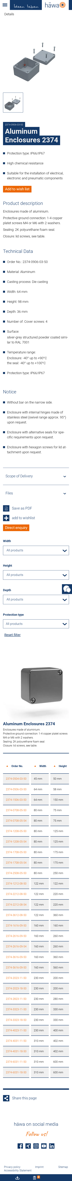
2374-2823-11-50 (16, 998)
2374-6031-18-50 (16, 1072)
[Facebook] (20, 1146)
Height (7, 565)
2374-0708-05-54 (16, 820)
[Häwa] (41, 5)
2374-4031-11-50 (16, 1040)
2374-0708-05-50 (16, 810)
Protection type (13, 614)
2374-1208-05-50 (16, 831)
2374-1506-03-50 (16, 799)
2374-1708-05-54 (16, 862)
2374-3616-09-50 (16, 957)
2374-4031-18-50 (16, 1051)
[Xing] (28, 1146)
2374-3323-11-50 (16, 1009)
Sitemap (63, 1167)
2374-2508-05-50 (16, 873)
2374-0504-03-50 (16, 778)
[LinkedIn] (51, 1146)
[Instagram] (36, 1146)
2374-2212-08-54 (16, 904)
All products (14, 624)
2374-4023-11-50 (16, 1030)
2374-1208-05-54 (16, 841)
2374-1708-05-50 (16, 852)
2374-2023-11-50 (16, 978)
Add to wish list (17, 189)
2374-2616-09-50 (16, 936)
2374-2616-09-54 (16, 946)
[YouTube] (44, 1146)
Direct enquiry (16, 528)
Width (7, 541)
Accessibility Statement (17, 1170)
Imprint (39, 1167)
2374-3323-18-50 (16, 1020)
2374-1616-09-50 (16, 925)
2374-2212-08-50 (16, 894)
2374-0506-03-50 (16, 789)
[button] (5, 5)
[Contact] (67, 589)
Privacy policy (12, 1167)
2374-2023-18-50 (16, 988)
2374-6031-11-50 (16, 1061)
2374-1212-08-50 (16, 883)
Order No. (17, 766)
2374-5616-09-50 (16, 967)
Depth (7, 590)
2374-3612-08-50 (16, 915)
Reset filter (12, 635)
